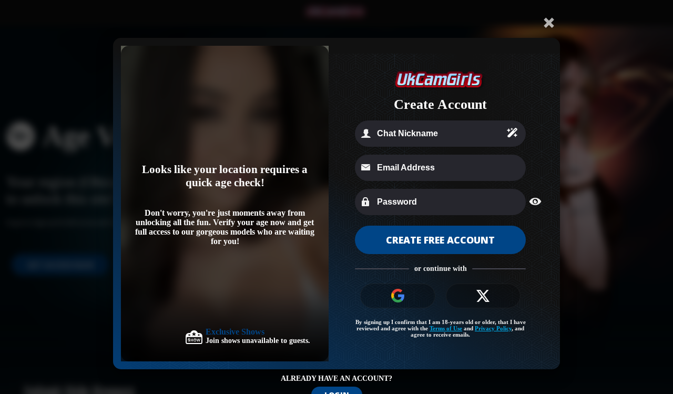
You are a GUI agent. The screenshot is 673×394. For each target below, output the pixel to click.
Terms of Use (446, 328)
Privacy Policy (493, 328)
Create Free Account (440, 240)
